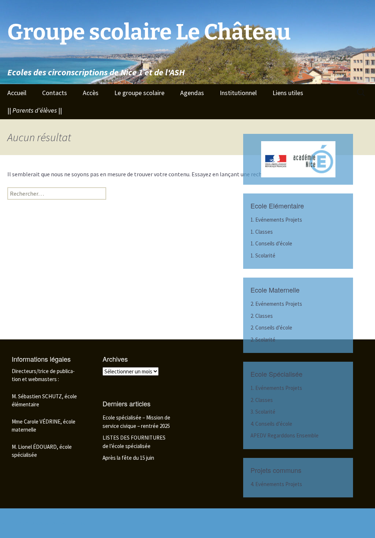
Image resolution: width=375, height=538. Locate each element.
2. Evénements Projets (276, 303)
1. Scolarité (262, 255)
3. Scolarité (262, 411)
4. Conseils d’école (271, 423)
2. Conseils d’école (271, 327)
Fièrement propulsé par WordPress (46, 523)
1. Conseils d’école (271, 243)
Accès (91, 93)
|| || (34, 110)
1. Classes (261, 231)
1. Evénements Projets (276, 219)
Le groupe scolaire (139, 93)
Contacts (54, 93)
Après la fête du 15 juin (128, 457)
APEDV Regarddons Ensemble (284, 435)
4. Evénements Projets (276, 484)
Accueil (16, 93)
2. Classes (261, 315)
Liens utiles (287, 93)
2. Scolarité (262, 339)
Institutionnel (238, 93)
